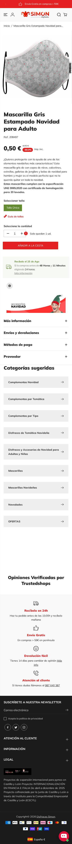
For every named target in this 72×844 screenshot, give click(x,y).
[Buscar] (59, 15)
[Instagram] (24, 727)
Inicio (7, 25)
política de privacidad (31, 718)
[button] (6, 14)
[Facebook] (8, 727)
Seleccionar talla (14, 200)
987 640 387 (52, 685)
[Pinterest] (9, 286)
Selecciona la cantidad (18, 226)
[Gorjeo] (16, 727)
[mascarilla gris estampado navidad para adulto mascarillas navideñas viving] (37, 67)
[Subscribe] (67, 710)
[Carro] (65, 15)
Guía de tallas (16, 216)
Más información (23, 273)
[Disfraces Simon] (35, 14)
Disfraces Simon (46, 816)
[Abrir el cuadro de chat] (64, 836)
